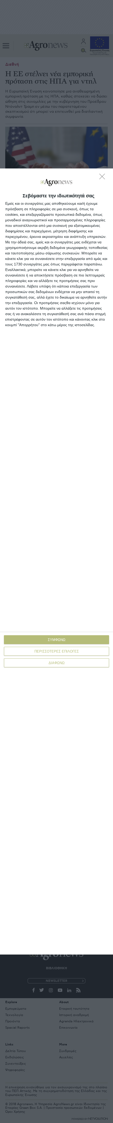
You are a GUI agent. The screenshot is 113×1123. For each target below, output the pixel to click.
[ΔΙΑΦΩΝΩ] (103, 178)
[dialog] (56, 561)
